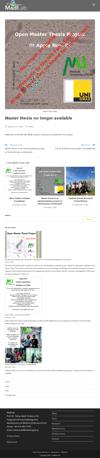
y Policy (15, 436)
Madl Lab (64, 452)
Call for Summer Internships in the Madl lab (20, 364)
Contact (55, 438)
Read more (25, 274)
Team (7, 391)
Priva (9, 436)
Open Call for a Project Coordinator (19, 199)
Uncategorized (10, 395)
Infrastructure (58, 433)
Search (7, 215)
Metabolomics (58, 428)
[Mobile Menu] (94, 4)
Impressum (12, 442)
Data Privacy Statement (41, 452)
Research (56, 423)
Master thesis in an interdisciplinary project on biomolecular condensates (50, 201)
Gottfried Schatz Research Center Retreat (80, 199)
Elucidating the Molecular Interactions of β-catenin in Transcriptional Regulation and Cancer (38, 259)
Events (7, 382)
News (31, 126)
